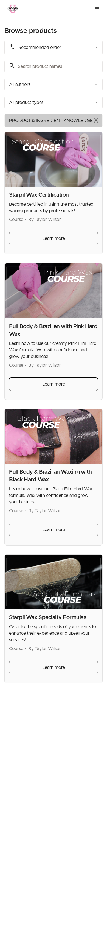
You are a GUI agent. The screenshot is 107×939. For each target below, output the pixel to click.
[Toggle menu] (97, 8)
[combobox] (53, 47)
